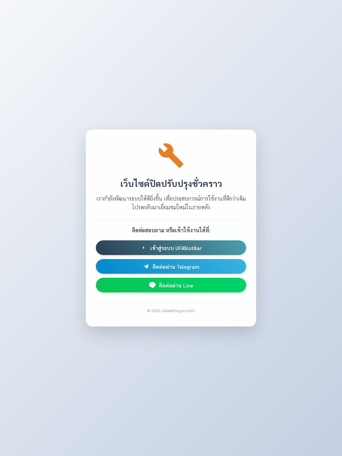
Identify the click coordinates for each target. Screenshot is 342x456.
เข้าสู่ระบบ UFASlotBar (176, 248)
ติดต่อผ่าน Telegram (176, 266)
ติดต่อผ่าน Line (176, 285)
